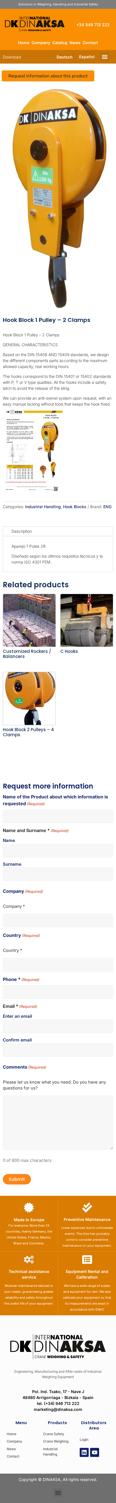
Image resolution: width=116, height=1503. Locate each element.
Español (87, 56)
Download (12, 57)
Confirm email (17, 1040)
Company (41, 42)
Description (22, 531)
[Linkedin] (84, 1452)
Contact (90, 42)
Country (21, 935)
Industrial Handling (43, 506)
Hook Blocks (74, 506)
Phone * (21, 979)
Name (9, 840)
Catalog (59, 42)
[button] (104, 57)
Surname (12, 864)
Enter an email (17, 1016)
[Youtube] (94, 1452)
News (75, 42)
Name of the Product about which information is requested (55, 800)
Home (23, 42)
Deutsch (65, 57)
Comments (24, 1067)
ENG (107, 506)
